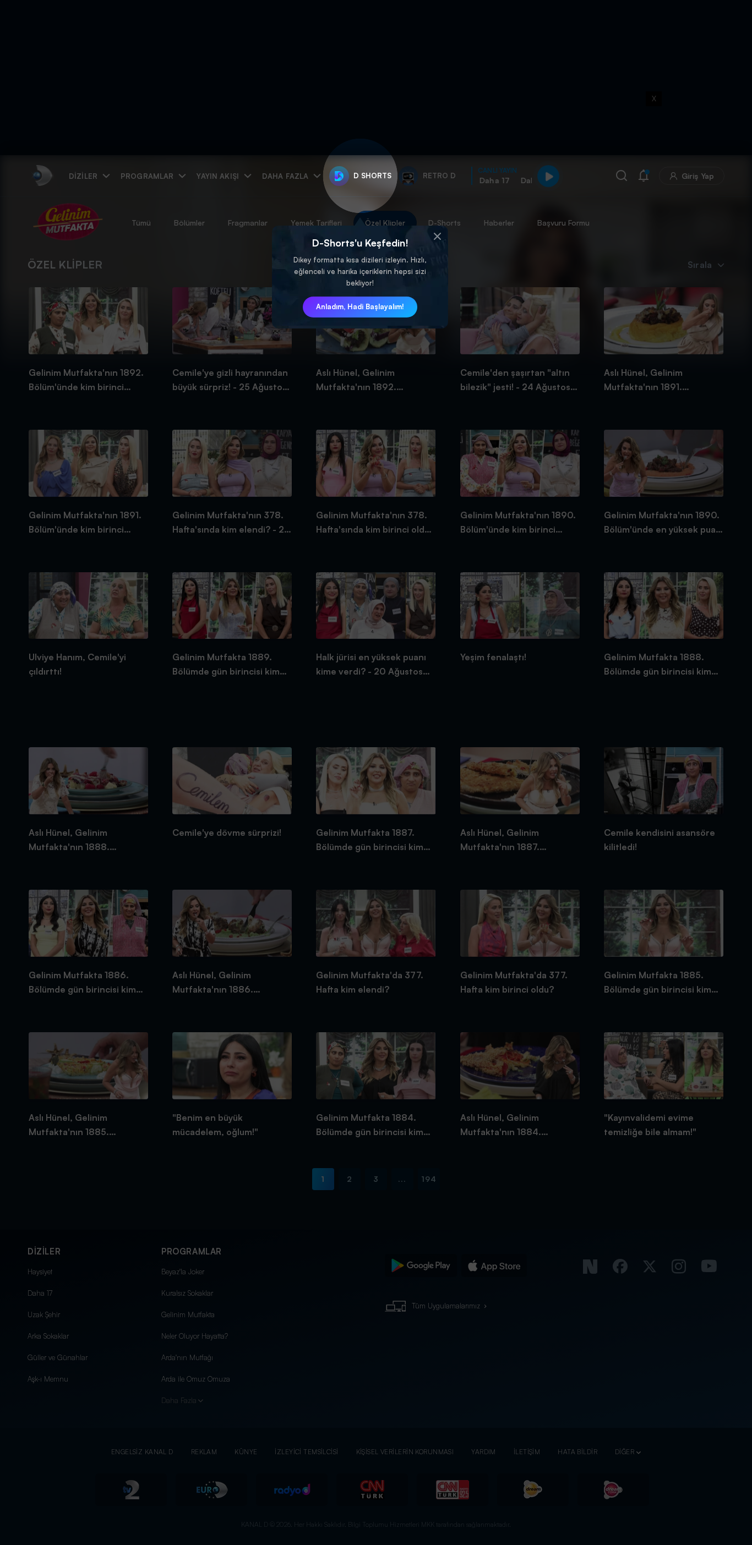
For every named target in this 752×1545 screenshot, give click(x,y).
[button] (437, 236)
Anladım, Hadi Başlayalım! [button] (360, 306)
